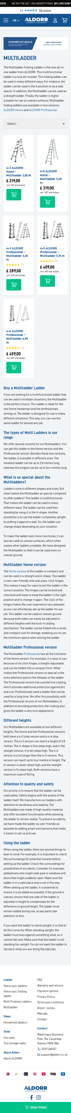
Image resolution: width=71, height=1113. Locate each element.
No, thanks (53, 564)
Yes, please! (53, 560)
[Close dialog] (68, 536)
